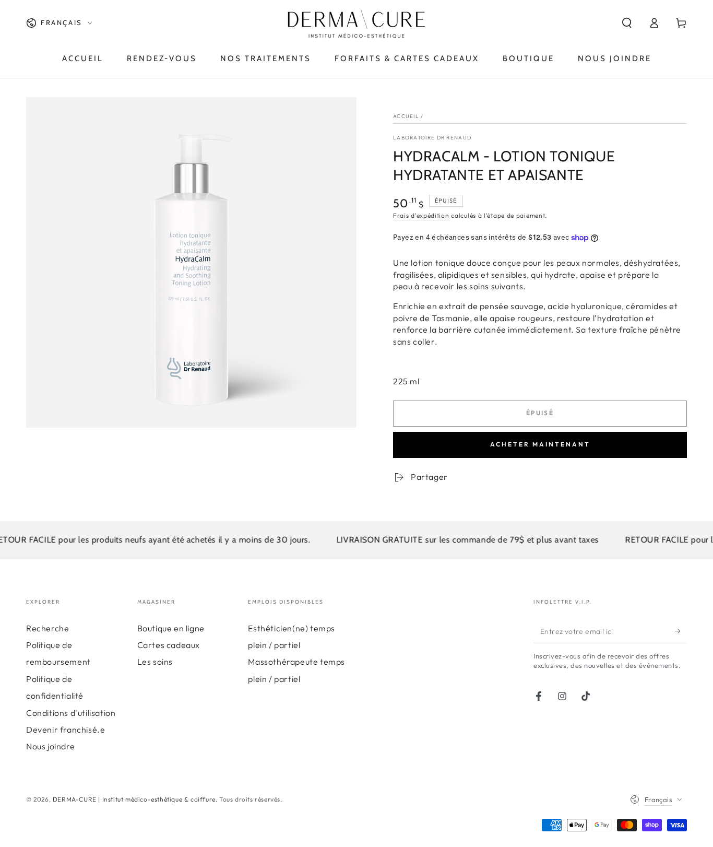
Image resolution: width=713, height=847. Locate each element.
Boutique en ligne (171, 628)
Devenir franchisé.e (65, 729)
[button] (626, 22)
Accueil (406, 116)
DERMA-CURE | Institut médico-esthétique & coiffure (134, 799)
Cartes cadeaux (168, 645)
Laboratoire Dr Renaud (432, 137)
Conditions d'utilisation (70, 713)
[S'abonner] (681, 631)
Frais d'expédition (421, 215)
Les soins (155, 661)
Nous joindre (50, 746)
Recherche (47, 628)
